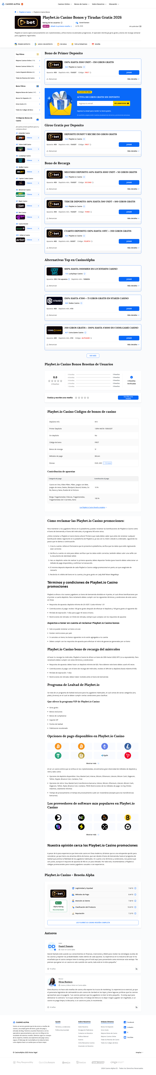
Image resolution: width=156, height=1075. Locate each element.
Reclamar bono (120, 103)
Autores (80, 1040)
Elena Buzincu (65, 982)
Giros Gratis (105, 1030)
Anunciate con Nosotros (85, 1046)
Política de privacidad (62, 1030)
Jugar (129, 72)
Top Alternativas (80, 44)
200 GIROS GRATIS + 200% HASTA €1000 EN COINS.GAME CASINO (101, 327)
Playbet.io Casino (25, 12)
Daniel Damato (84, 23)
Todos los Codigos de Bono (109, 1043)
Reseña (97, 44)
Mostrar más (91, 763)
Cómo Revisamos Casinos (86, 1043)
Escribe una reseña (128, 398)
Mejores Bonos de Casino (109, 1033)
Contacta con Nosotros (85, 1033)
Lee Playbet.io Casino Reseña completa (92, 507)
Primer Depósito (24, 44)
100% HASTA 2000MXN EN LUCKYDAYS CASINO (90, 268)
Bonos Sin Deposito (107, 1027)
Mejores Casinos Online (108, 1036)
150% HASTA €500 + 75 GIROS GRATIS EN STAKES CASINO (96, 298)
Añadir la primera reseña (60, 26)
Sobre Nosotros (83, 1027)
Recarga (63, 44)
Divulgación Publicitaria (85, 1030)
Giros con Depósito (45, 44)
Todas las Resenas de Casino (110, 1040)
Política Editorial (83, 1036)
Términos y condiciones (62, 1027)
